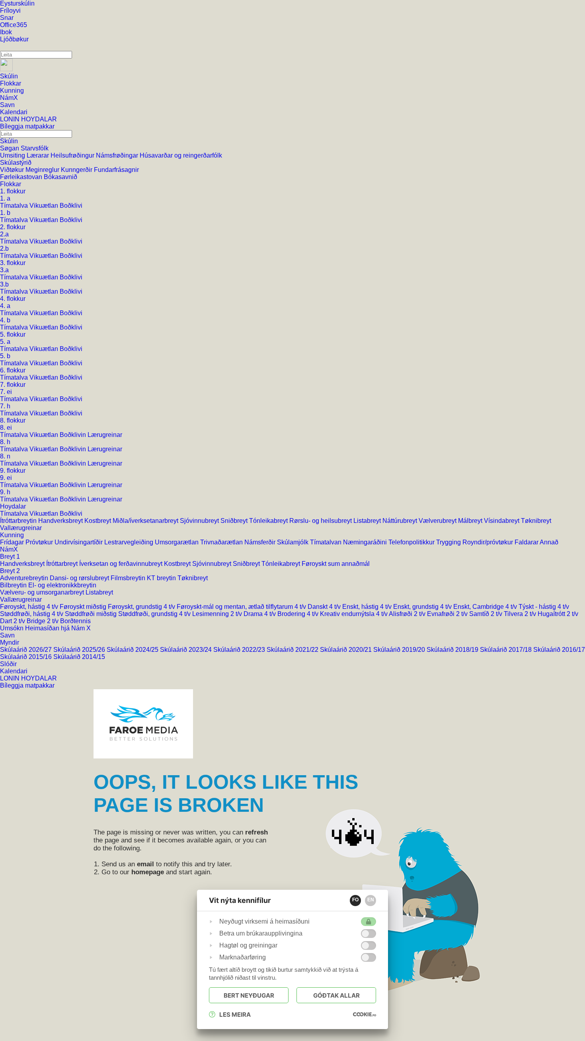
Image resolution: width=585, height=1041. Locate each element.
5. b (5, 356)
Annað (549, 542)
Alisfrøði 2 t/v (408, 613)
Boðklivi (71, 205)
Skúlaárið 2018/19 (453, 649)
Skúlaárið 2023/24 (186, 649)
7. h (5, 406)
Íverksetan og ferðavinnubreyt (121, 563)
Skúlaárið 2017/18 (506, 649)
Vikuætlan (44, 205)
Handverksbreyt (61, 520)
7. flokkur (12, 384)
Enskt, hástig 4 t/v (367, 606)
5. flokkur (12, 334)
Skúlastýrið (15, 162)
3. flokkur (12, 262)
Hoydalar (13, 506)
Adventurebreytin (25, 578)
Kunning (12, 535)
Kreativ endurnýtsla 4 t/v (354, 613)
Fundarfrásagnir (116, 169)
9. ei (6, 477)
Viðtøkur (12, 169)
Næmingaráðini (365, 542)
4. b (5, 320)
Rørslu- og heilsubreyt (321, 520)
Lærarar (39, 155)
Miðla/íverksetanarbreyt (146, 520)
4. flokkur (12, 298)
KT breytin (162, 578)
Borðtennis (75, 621)
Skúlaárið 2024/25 (133, 649)
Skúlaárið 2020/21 (346, 649)
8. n (5, 456)
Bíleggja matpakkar (27, 685)
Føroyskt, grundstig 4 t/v (142, 606)
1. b (5, 212)
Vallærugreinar (21, 527)
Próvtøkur (40, 542)
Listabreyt (367, 520)
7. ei (6, 391)
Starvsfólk (35, 148)
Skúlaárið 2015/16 (26, 656)
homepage (147, 872)
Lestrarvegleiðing (129, 542)
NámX (9, 549)
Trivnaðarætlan (222, 542)
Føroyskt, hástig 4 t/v (30, 606)
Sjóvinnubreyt (200, 520)
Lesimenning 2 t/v (218, 613)
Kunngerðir (77, 169)
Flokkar (10, 184)
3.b (4, 284)
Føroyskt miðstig (84, 606)
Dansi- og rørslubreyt (80, 578)
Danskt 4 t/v (325, 606)
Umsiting (13, 155)
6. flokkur (12, 370)
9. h (5, 492)
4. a (5, 305)
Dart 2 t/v (13, 621)
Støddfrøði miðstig (91, 613)
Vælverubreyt (438, 520)
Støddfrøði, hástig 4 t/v (32, 613)
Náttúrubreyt (400, 520)
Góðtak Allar (336, 995)
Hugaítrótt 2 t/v (558, 613)
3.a (4, 270)
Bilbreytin (14, 585)
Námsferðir (260, 542)
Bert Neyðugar (249, 995)
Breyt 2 (10, 570)
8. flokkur (12, 420)
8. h (5, 442)
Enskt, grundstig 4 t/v (423, 606)
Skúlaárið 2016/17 (559, 649)
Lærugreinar (105, 434)
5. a (5, 341)
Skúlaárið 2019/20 (400, 649)
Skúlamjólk (293, 542)
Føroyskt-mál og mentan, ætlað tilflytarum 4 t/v (242, 606)
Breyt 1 (10, 556)
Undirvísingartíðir (79, 542)
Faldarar (527, 542)
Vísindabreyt (502, 520)
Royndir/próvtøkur (488, 542)
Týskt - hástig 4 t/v (544, 606)
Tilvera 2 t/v (521, 613)
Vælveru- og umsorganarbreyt (43, 592)
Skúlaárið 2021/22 (293, 649)
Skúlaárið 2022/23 (240, 649)
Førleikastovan (22, 177)
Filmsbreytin (129, 578)
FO (355, 900)
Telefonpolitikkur (412, 542)
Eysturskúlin (17, 3)
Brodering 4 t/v (298, 613)
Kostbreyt (98, 520)
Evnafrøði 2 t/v (448, 613)
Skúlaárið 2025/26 (80, 649)
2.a (4, 234)
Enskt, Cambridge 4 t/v (486, 606)
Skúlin (9, 141)
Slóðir (8, 664)
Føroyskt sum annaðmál (336, 563)
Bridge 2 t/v (43, 621)
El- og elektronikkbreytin (62, 585)
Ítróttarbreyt (62, 563)
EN (370, 900)
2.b (4, 248)
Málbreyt (471, 520)
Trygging (449, 542)
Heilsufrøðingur (73, 155)
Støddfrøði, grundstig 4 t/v (155, 613)
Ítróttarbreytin (19, 520)
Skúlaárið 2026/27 (26, 649)
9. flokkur (12, 470)
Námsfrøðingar (118, 155)
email (145, 864)
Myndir (9, 642)
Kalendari (13, 671)
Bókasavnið (60, 177)
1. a (5, 198)
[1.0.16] (364, 1014)
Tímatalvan (326, 542)
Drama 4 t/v (260, 613)
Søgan (10, 148)
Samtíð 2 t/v (486, 613)
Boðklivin (74, 434)
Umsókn (12, 628)
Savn (7, 635)
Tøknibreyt (536, 520)
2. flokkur (12, 227)
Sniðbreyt (234, 520)
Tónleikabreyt (269, 520)
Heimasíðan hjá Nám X (58, 628)
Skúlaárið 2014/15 (79, 656)
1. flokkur (12, 191)
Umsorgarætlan (177, 542)
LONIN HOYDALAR (28, 678)
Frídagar (12, 542)
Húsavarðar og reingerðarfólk (181, 155)
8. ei (6, 427)
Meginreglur (43, 169)
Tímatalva (14, 205)
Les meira (235, 1014)
